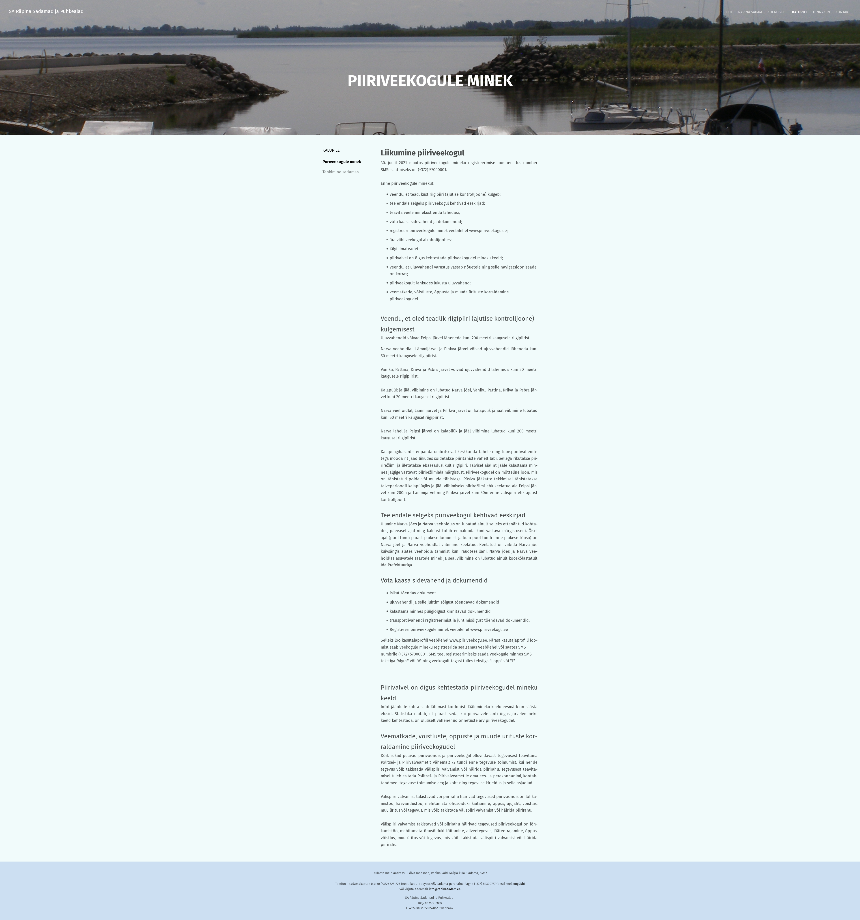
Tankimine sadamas (340, 172)
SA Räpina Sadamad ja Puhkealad (46, 11)
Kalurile (799, 12)
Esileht (726, 12)
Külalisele (777, 12)
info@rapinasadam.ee (445, 889)
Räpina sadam (750, 12)
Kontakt (843, 12)
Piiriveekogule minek (341, 161)
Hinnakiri (821, 12)
